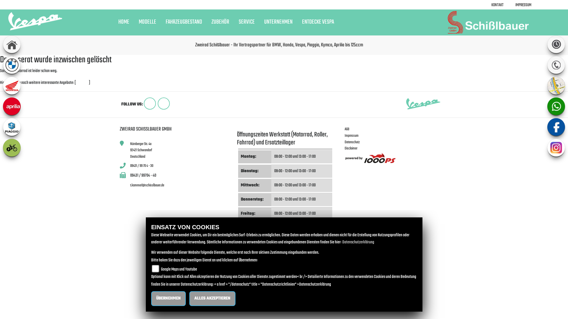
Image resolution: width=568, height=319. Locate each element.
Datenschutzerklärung (358, 242)
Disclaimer (351, 148)
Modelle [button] (147, 22)
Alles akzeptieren (212, 298)
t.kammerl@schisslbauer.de (147, 185)
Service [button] (247, 22)
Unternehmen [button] (278, 22)
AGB (347, 129)
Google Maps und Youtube (179, 269)
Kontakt (497, 5)
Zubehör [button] (220, 22)
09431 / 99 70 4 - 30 (141, 166)
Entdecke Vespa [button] (318, 22)
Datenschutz (352, 142)
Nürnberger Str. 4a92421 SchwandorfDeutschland (141, 150)
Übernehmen (168, 298)
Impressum (523, 5)
